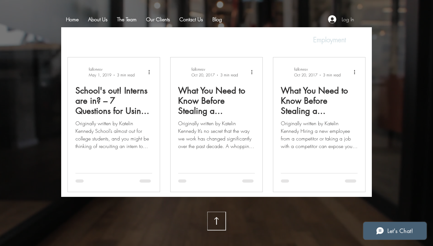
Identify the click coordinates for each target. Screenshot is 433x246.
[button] (357, 40)
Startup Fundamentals (130, 40)
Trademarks (237, 40)
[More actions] (151, 72)
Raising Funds (190, 40)
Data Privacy (283, 40)
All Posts (78, 40)
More (320, 40)
